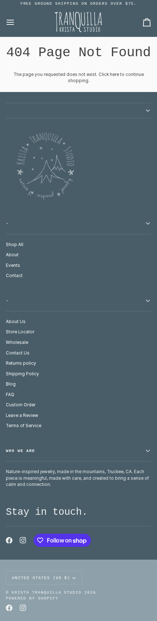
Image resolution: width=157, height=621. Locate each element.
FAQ (10, 394)
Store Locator (20, 331)
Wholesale (17, 342)
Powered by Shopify (32, 598)
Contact (14, 275)
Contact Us (18, 353)
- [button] (7, 223)
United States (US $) (41, 578)
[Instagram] (23, 540)
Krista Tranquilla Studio (46, 592)
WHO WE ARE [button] (20, 451)
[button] (78, 110)
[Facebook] (9, 540)
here (114, 74)
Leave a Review (22, 415)
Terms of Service (23, 425)
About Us (16, 321)
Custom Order (20, 404)
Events (13, 265)
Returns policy (21, 363)
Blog (11, 384)
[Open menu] (17, 22)
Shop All (14, 244)
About (12, 254)
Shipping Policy (22, 373)
